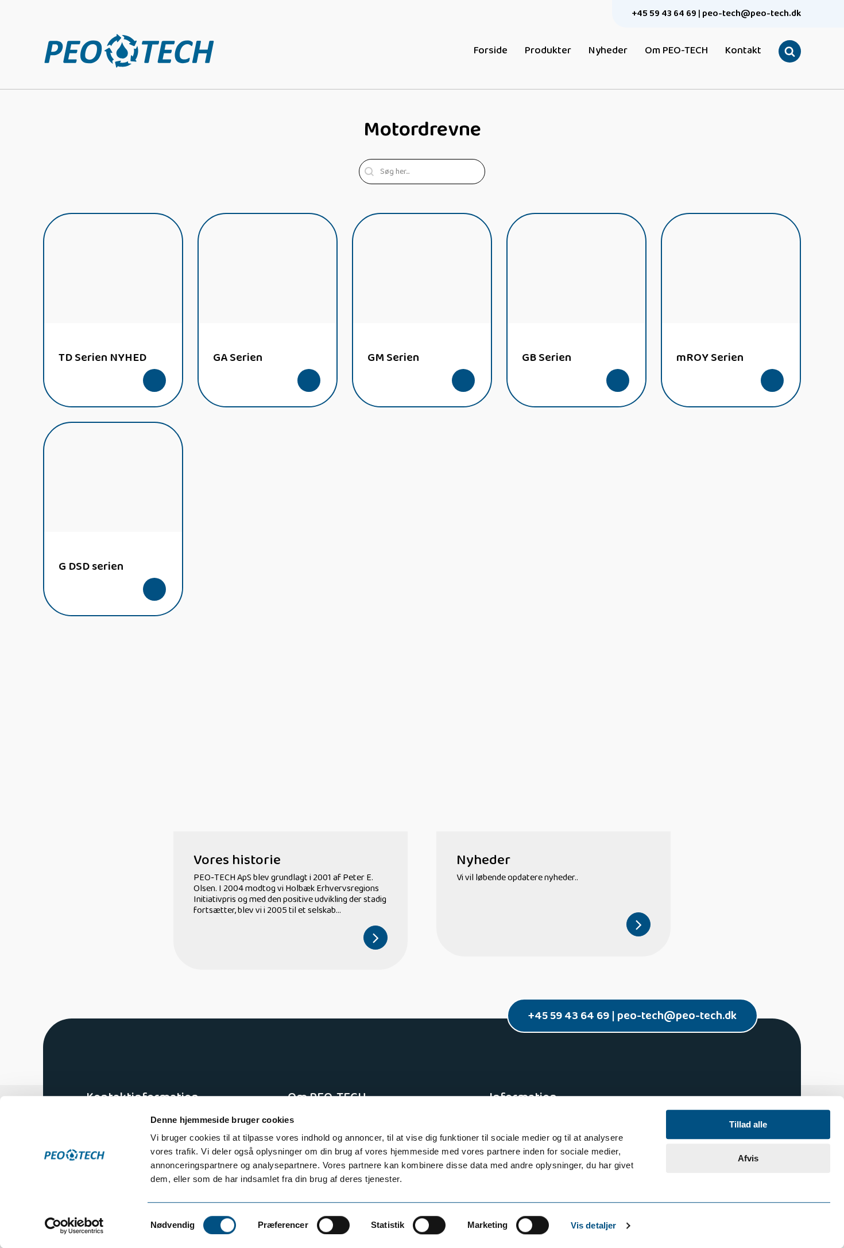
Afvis (748, 1158)
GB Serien (546, 357)
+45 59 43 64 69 (664, 13)
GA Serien (237, 357)
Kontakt (743, 51)
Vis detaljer (593, 1225)
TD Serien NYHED (102, 357)
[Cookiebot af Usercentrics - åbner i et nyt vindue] (74, 1225)
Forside (491, 51)
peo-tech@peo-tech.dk (751, 13)
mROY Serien (710, 357)
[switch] (333, 1225)
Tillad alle (748, 1124)
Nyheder (608, 51)
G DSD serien (91, 566)
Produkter (548, 51)
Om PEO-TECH (676, 51)
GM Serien (393, 357)
